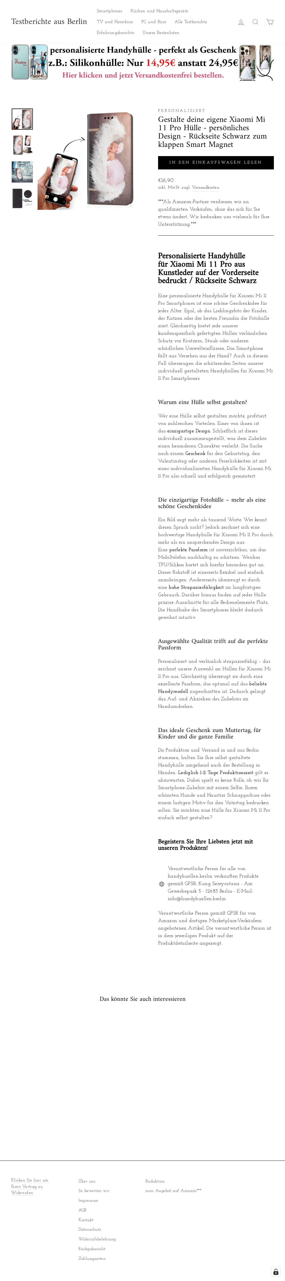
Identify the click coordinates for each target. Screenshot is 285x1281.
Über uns (86, 1181)
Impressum (88, 1201)
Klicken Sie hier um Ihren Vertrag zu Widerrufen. (30, 1186)
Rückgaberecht (92, 1249)
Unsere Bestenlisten (161, 33)
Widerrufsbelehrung (97, 1239)
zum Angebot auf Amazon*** (173, 1191)
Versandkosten (205, 188)
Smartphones (109, 11)
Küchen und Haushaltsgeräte (159, 11)
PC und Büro (153, 22)
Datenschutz (89, 1230)
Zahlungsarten (92, 1259)
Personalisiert (182, 111)
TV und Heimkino (115, 22)
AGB (82, 1210)
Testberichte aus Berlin (49, 22)
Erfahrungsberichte (115, 33)
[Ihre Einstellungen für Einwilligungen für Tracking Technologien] (276, 1272)
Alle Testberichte (191, 22)
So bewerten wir (94, 1191)
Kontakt (86, 1220)
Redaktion (155, 1181)
